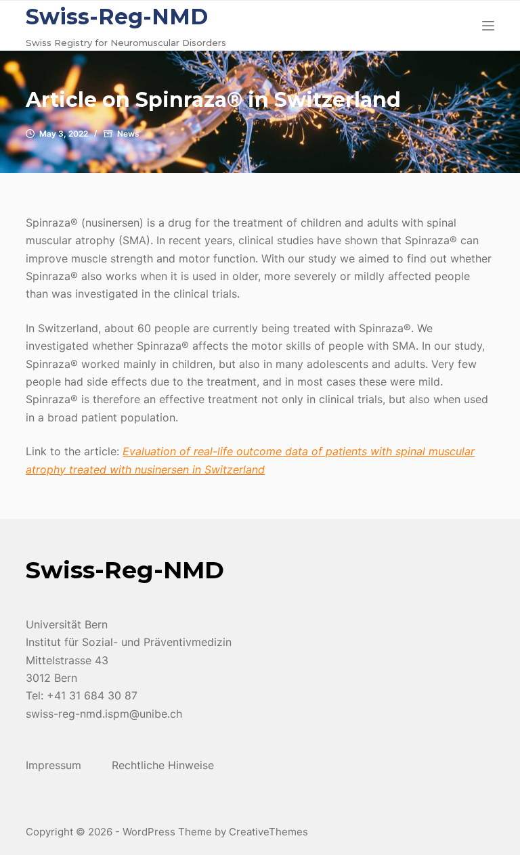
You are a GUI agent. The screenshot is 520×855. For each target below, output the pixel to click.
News (128, 134)
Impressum (53, 765)
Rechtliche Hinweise (163, 765)
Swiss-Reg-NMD (117, 16)
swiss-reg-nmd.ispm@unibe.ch (104, 713)
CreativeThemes (268, 831)
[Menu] (488, 26)
